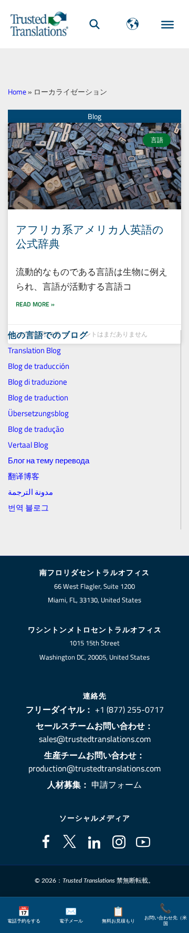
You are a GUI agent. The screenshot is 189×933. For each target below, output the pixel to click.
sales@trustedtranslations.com (95, 739)
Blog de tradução (36, 429)
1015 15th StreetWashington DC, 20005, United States (94, 650)
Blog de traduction (38, 397)
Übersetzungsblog (38, 413)
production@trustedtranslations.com (94, 768)
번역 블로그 (28, 508)
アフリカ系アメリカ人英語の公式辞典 (90, 236)
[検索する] (94, 24)
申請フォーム (116, 784)
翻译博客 (23, 476)
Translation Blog (34, 350)
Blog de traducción (38, 366)
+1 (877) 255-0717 (129, 709)
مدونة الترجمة (30, 492)
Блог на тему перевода (48, 460)
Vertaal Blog (28, 445)
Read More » (35, 304)
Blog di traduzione (37, 382)
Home (17, 92)
